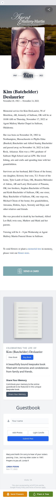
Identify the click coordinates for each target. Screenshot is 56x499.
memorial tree (34, 248)
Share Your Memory (17, 394)
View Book (12, 357)
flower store (23, 252)
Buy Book (27, 357)
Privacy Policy (21, 487)
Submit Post (28, 438)
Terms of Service (35, 487)
